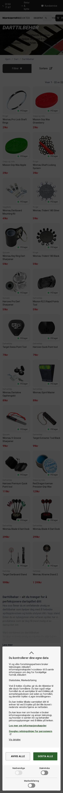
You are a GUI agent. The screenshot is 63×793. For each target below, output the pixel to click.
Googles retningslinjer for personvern (30, 731)
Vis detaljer (15, 739)
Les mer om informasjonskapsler (28, 725)
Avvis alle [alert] (18, 756)
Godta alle (45, 756)
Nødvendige (18, 768)
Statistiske (44, 768)
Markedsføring (31, 780)
